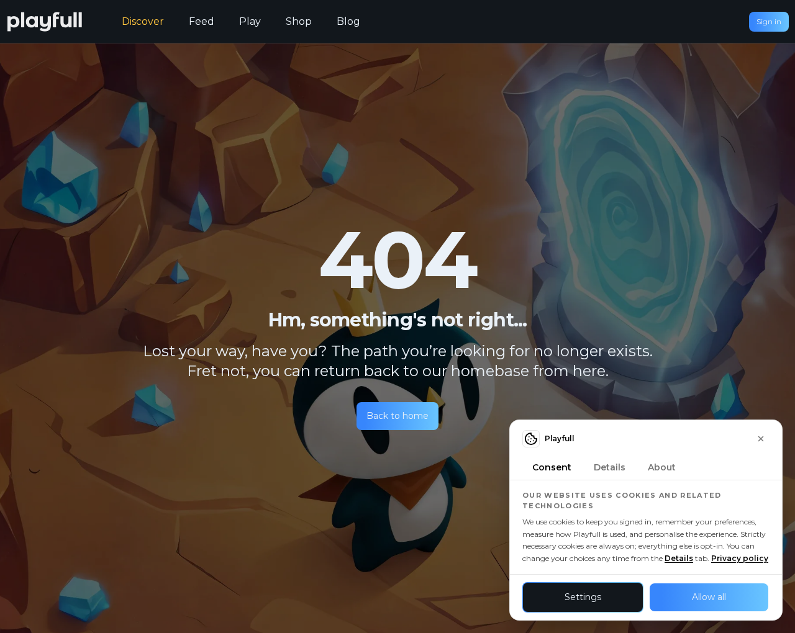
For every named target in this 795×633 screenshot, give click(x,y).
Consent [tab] (551, 467)
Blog (348, 21)
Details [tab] (609, 467)
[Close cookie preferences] (761, 438)
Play (250, 21)
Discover (143, 21)
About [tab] (662, 467)
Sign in (768, 21)
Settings (583, 597)
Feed (201, 21)
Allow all (709, 597)
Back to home (397, 415)
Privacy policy (739, 558)
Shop (299, 21)
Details (679, 558)
